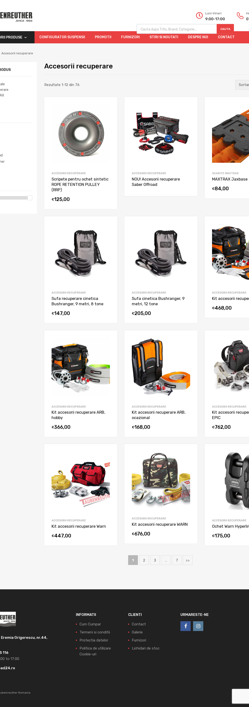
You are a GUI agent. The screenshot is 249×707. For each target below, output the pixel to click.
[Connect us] (185, 626)
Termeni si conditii (95, 632)
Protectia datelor (94, 640)
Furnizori (130, 37)
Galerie (137, 632)
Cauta (225, 29)
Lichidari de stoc (146, 648)
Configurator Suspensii (62, 37)
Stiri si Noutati (164, 37)
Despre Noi (198, 37)
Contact (226, 37)
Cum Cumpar (90, 624)
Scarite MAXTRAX (225, 173)
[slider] (29, 197)
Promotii (103, 37)
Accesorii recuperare (69, 173)
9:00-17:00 (215, 19)
